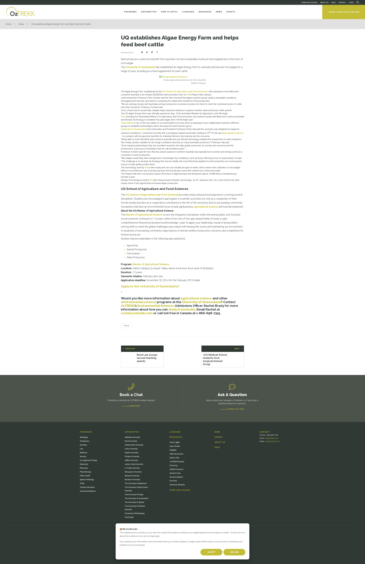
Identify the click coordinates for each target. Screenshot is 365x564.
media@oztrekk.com (272, 441)
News (21, 24)
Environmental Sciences (155, 306)
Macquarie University (133, 472)
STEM (82, 483)
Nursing (83, 457)
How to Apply (175, 442)
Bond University (131, 441)
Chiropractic (84, 441)
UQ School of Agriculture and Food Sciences (185, 91)
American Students (177, 485)
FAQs (333, 2)
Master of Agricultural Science (144, 214)
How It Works (175, 446)
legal (152, 536)
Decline (234, 552)
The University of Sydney (134, 502)
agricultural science (206, 206)
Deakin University (131, 453)
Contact (342, 2)
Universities (132, 432)
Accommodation (176, 477)
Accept (211, 552)
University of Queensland (140, 67)
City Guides (129, 517)
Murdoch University (132, 480)
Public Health (85, 476)
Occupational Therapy (88, 460)
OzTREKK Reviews (177, 462)
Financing (173, 465)
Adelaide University (132, 437)
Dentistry (83, 445)
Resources (176, 437)
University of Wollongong (134, 513)
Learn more (134, 406)
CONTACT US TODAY (235, 409)
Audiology (84, 437)
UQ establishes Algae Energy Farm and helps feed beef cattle (61, 24)
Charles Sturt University (134, 445)
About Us (324, 2)
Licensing (175, 432)
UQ (187, 94)
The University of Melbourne (136, 483)
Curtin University (131, 449)
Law (81, 449)
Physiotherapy (85, 472)
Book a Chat (174, 458)
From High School (310, 2)
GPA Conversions (176, 454)
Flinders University (132, 457)
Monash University (132, 476)
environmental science (138, 302)
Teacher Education (87, 487)
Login (351, 2)
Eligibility (173, 450)
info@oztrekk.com (271, 438)
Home (9, 24)
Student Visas (175, 473)
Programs (86, 432)
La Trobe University (132, 468)
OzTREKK (128, 306)
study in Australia (181, 309)
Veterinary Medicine (88, 491)
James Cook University (134, 464)
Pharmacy (84, 468)
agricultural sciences (233, 133)
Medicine (83, 453)
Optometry (84, 464)
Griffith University (131, 460)
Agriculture (127, 123)
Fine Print (173, 481)
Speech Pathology (87, 480)
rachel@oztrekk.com (137, 313)
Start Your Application (344, 12)
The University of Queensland (136, 498)
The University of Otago (134, 495)
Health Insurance (176, 469)
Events (219, 437)
